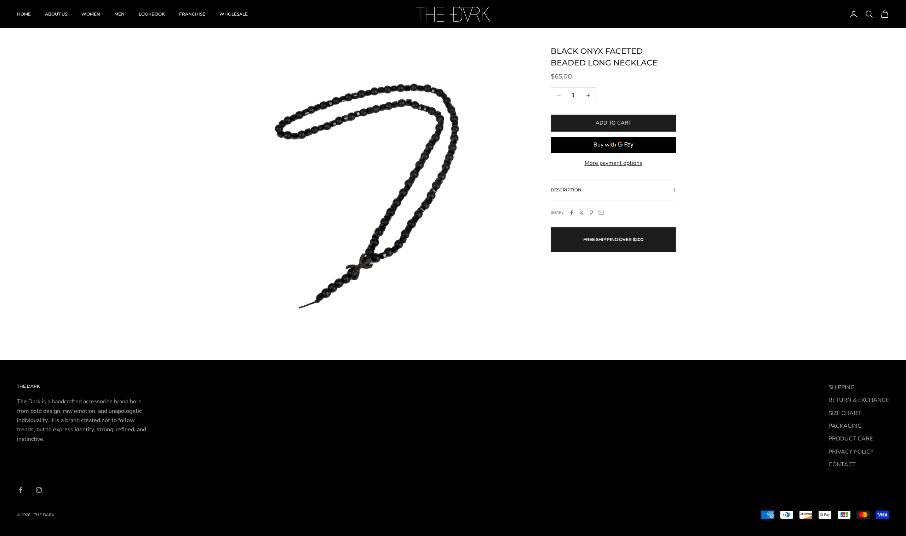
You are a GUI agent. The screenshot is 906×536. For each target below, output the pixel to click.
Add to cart (613, 122)
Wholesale (233, 14)
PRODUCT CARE (850, 439)
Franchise (192, 14)
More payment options (613, 163)
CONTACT (842, 464)
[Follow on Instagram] (38, 490)
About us (56, 14)
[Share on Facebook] (571, 212)
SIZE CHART (844, 413)
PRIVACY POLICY (851, 452)
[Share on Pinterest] (591, 212)
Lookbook (152, 14)
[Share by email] (601, 212)
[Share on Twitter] (581, 212)
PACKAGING (845, 426)
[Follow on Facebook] (20, 490)
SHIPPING (841, 387)
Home (24, 14)
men (119, 14)
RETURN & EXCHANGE (858, 400)
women (90, 14)
